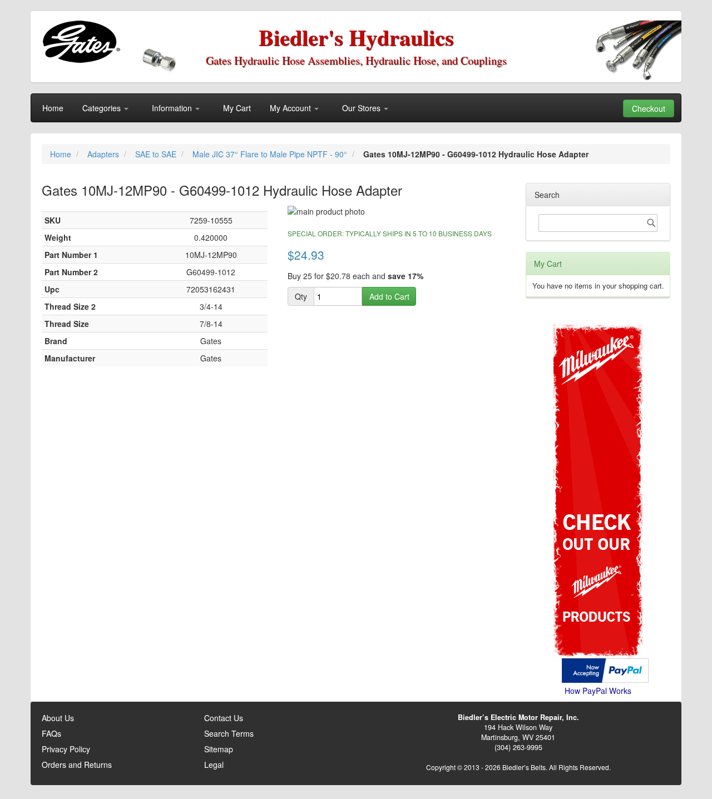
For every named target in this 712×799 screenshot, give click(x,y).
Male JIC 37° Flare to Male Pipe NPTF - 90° (270, 154)
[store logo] (81, 41)
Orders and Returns (77, 764)
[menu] (356, 108)
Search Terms (229, 733)
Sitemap (218, 749)
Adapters (104, 154)
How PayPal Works (598, 690)
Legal (214, 764)
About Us (58, 717)
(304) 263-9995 (518, 747)
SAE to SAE (157, 154)
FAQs (51, 733)
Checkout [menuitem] (648, 108)
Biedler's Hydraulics (356, 37)
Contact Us (223, 717)
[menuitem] (53, 108)
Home (61, 154)
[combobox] (597, 223)
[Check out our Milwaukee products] (598, 449)
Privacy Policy (66, 749)
